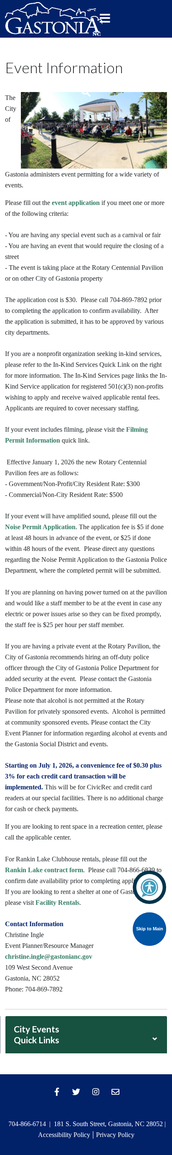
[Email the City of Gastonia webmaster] (115, 1092)
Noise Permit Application (40, 526)
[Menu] (105, 19)
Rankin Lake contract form (44, 869)
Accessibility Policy (64, 1134)
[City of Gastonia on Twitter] (76, 1092)
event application (76, 202)
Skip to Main (149, 928)
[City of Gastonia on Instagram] (96, 1092)
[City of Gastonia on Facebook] (57, 1092)
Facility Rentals (57, 902)
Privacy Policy (115, 1134)
